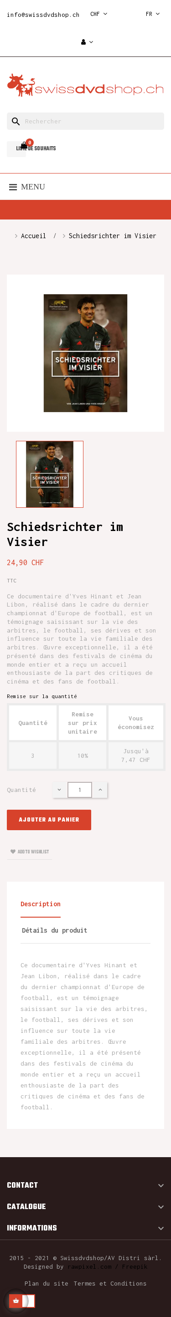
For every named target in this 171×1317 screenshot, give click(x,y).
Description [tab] (41, 904)
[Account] (87, 42)
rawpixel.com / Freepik (107, 1266)
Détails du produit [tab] (55, 930)
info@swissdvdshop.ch (43, 14)
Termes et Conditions (110, 1283)
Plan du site (46, 1283)
